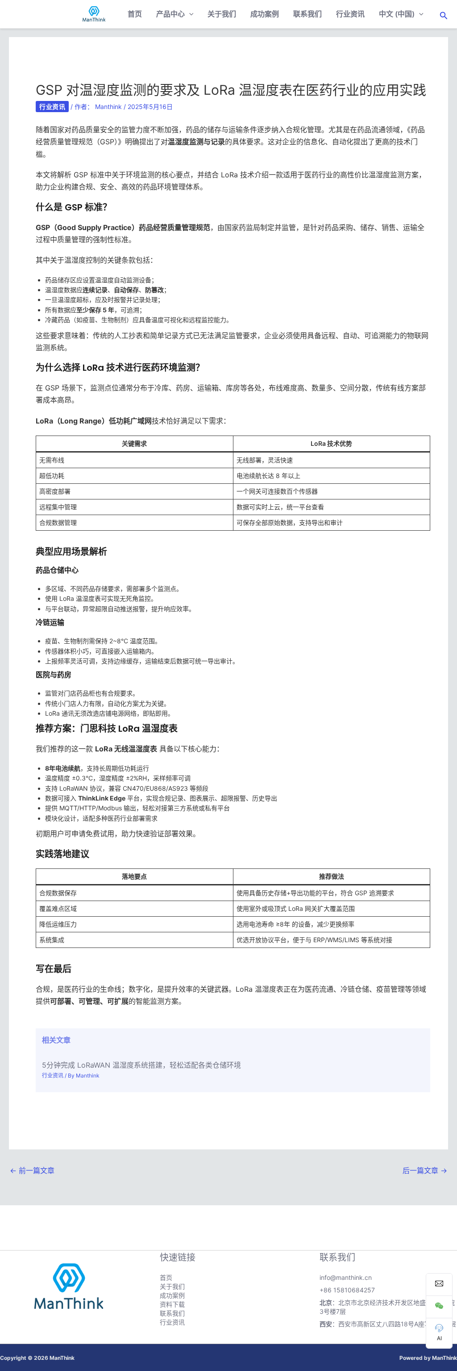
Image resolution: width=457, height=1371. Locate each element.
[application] (189, 13)
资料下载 (172, 1304)
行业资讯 (350, 13)
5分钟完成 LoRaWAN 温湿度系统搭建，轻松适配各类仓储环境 (141, 1065)
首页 (135, 13)
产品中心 (170, 13)
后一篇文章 (425, 1170)
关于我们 (222, 13)
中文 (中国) (397, 13)
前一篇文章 (32, 1170)
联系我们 (307, 13)
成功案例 (264, 13)
